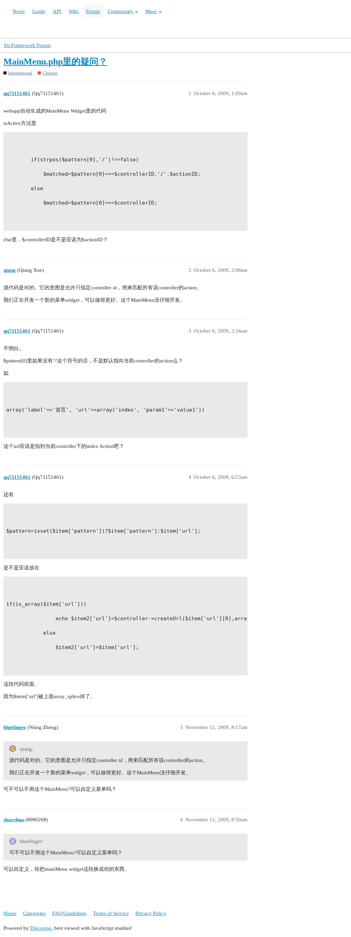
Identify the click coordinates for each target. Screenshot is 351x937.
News (19, 11)
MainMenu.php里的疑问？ (55, 62)
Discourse (40, 928)
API (57, 11)
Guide (38, 11)
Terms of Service (111, 913)
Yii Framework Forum (27, 45)
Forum (93, 11)
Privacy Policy (150, 913)
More (151, 11)
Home (9, 913)
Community (121, 11)
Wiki (73, 11)
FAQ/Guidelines (69, 913)
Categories (34, 913)
